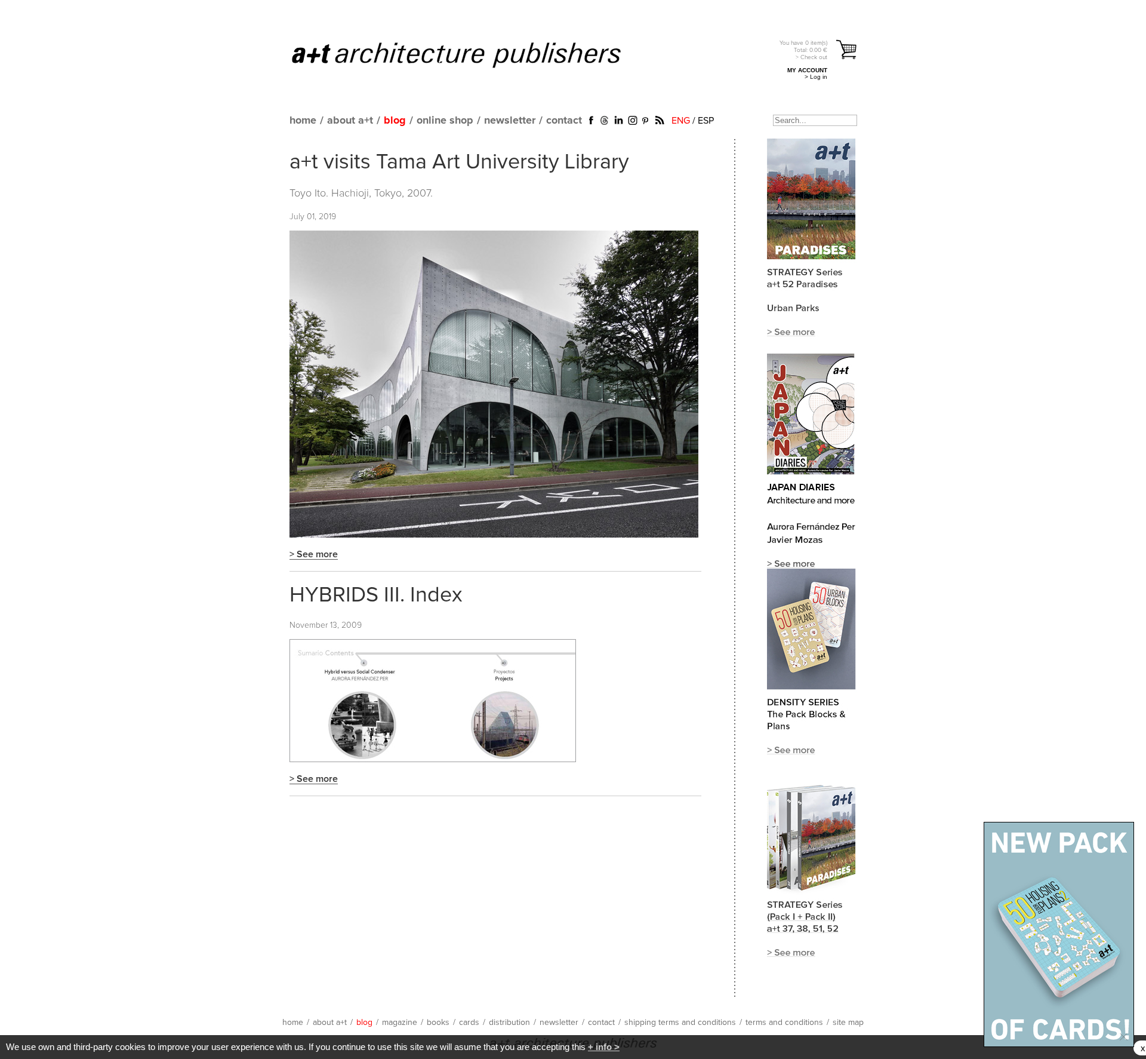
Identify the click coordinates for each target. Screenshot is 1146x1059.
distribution (509, 1022)
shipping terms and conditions (680, 1022)
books (438, 1022)
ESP (706, 120)
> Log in (816, 76)
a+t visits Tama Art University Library (459, 162)
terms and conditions (784, 1022)
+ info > (604, 1047)
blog (395, 120)
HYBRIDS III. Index (376, 595)
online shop (445, 120)
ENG (680, 120)
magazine (399, 1022)
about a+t (350, 120)
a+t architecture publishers (471, 54)
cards (469, 1022)
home (302, 120)
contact (564, 120)
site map (848, 1022)
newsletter (509, 120)
